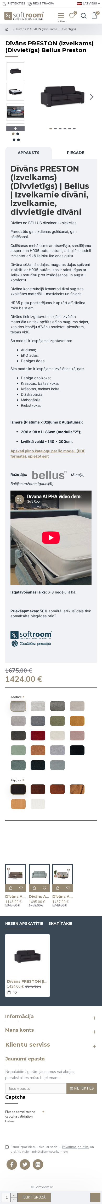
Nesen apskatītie (24, 923)
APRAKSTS (28, 152)
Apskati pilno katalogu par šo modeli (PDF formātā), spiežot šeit (47, 453)
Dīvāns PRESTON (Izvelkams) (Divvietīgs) (27, 981)
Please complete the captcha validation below (20, 1116)
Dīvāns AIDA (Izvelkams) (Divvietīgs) (15, 896)
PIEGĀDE (75, 152)
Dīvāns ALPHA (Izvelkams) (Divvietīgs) (62, 896)
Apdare (15, 697)
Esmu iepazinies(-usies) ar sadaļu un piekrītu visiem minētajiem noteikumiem (52, 1149)
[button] (33, 96)
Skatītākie (60, 923)
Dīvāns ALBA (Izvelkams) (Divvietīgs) (39, 896)
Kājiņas (15, 780)
